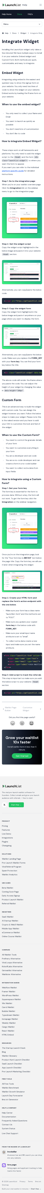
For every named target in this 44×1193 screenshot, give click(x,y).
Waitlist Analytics (9, 874)
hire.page (11, 1164)
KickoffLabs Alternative (12, 966)
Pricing (5, 826)
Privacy (22, 1181)
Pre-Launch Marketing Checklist (16, 1071)
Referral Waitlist (9, 903)
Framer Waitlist (8, 991)
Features (6, 830)
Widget (23, 33)
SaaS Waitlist (7, 916)
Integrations (7, 837)
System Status (8, 1128)
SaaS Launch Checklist (12, 1063)
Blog (4, 1052)
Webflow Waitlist (9, 987)
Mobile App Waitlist (10, 928)
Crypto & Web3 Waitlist (12, 924)
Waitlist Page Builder (10, 709)
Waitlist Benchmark (10, 1087)
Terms (30, 1181)
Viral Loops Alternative (12, 962)
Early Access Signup (11, 895)
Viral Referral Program (11, 866)
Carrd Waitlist (8, 1007)
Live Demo (6, 834)
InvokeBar (12, 1151)
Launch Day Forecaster (12, 1095)
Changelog (6, 845)
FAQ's (30, 14)
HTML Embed (8, 1034)
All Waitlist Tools (9, 954)
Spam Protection (9, 870)
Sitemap (5, 1185)
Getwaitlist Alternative (12, 970)
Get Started (22, 755)
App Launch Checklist (11, 1067)
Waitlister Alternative (11, 974)
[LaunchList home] (12, 786)
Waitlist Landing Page (11, 859)
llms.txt (38, 1181)
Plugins (5, 841)
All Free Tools (8, 1084)
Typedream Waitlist (10, 1015)
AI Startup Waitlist (10, 920)
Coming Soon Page (10, 891)
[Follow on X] (4, 804)
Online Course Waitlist (12, 936)
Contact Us (7, 1124)
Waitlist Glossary (9, 1056)
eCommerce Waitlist (11, 932)
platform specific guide (13, 170)
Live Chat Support (10, 1133)
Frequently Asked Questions (14, 1120)
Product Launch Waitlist (12, 899)
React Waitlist (8, 1031)
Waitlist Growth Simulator (13, 1091)
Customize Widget (27, 709)
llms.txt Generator (10, 1099)
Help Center (7, 1113)
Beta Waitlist (7, 888)
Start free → (16, 805)
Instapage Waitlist (10, 1019)
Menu (6, 24)
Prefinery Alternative (11, 958)
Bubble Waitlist (8, 1011)
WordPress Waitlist (10, 995)
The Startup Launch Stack (13, 1048)
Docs (19, 14)
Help (24, 4)
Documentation (9, 1116)
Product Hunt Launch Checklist (16, 1059)
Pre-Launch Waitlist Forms (13, 862)
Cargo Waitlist (8, 1027)
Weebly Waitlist (9, 1023)
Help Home (6, 14)
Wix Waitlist (7, 1003)
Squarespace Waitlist (11, 999)
